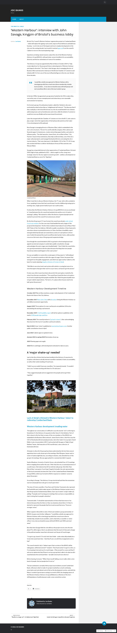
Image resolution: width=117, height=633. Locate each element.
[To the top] (104, 623)
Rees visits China (42, 299)
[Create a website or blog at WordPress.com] (11, 629)
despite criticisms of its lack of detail (53, 262)
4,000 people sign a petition (39, 315)
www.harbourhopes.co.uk (59, 326)
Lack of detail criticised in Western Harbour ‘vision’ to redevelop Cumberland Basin (50, 419)
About (22, 19)
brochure (54, 299)
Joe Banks (17, 10)
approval (60, 48)
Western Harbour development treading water (47, 426)
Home (14, 19)
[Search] (104, 2)
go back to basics (56, 319)
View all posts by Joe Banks (44, 603)
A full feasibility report (44, 313)
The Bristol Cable (17, 26)
